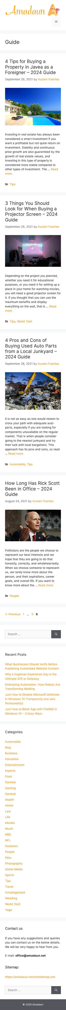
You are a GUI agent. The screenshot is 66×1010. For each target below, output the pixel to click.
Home (9, 805)
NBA (8, 834)
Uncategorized (15, 892)
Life (7, 817)
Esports (10, 770)
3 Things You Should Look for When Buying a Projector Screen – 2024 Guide (31, 211)
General (10, 794)
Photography (13, 863)
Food (8, 776)
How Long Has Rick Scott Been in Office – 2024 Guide (32, 488)
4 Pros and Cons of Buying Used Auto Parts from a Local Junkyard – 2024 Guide (31, 348)
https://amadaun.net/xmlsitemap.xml (30, 977)
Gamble (10, 782)
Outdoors (11, 846)
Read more (15, 453)
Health (9, 799)
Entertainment (14, 765)
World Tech (24, 321)
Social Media (14, 869)
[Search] (56, 634)
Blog (8, 747)
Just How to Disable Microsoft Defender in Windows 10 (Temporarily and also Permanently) (32, 699)
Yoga (8, 910)
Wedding (11, 898)
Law (8, 811)
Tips (12, 184)
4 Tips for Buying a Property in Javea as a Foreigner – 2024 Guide (30, 67)
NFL (8, 840)
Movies (10, 823)
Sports (9, 875)
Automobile (17, 464)
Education (12, 759)
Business (11, 753)
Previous (12, 614)
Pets (8, 857)
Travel (9, 886)
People (14, 596)
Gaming (10, 788)
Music (9, 828)
